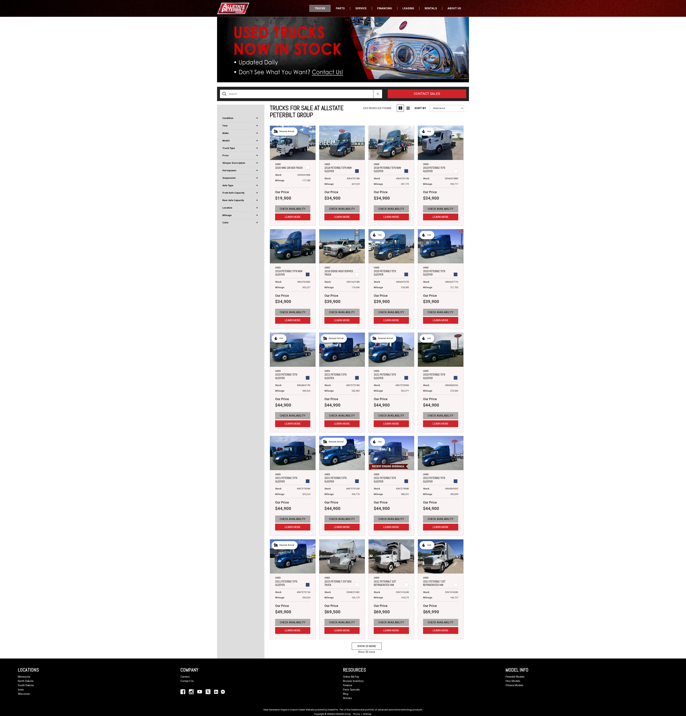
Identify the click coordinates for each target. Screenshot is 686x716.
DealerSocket (358, 709)
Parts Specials (351, 689)
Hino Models (513, 681)
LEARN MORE (292, 217)
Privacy (356, 714)
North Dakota (25, 681)
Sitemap (367, 714)
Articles (347, 698)
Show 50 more (366, 652)
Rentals (431, 8)
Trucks (320, 8)
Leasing (408, 8)
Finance (347, 685)
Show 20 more (366, 646)
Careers (185, 676)
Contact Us (187, 681)
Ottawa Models (514, 685)
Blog (345, 693)
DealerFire (333, 709)
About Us (454, 8)
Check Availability (292, 209)
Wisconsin (24, 693)
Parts (340, 8)
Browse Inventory (353, 681)
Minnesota (24, 676)
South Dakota (26, 685)
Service (361, 8)
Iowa (21, 689)
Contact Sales (427, 94)
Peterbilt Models (515, 676)
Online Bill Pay (351, 676)
